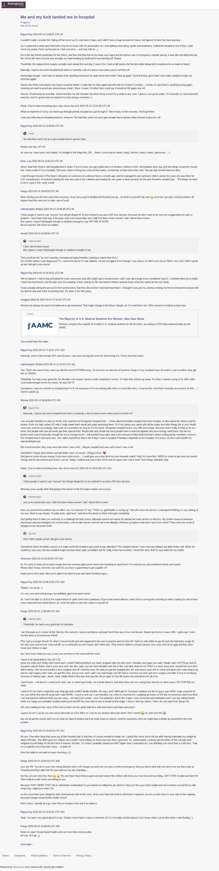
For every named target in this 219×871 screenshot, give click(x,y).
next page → (27, 844)
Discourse (18, 867)
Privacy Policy (83, 855)
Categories (20, 855)
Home (5, 855)
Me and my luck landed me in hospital (57, 17)
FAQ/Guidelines (39, 855)
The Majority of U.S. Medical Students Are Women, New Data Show (101, 318)
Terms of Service (62, 855)
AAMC (30, 314)
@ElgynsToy (94, 453)
